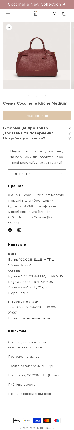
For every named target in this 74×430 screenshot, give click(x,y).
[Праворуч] (46, 96)
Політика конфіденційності (29, 394)
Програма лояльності (25, 356)
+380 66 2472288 (31, 307)
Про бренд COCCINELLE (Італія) (33, 375)
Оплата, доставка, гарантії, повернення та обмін (29, 344)
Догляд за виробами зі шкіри (31, 366)
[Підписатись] (61, 174)
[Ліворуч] (27, 96)
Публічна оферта (21, 384)
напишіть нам (38, 318)
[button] (8, 13)
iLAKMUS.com (45, 428)
